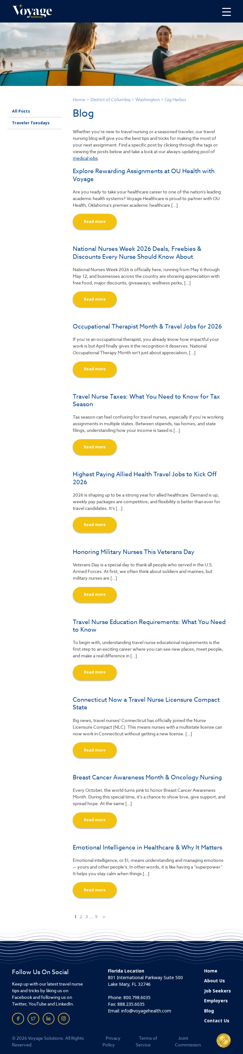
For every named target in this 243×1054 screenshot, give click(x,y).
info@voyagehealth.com (146, 1011)
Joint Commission (188, 1041)
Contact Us (216, 1021)
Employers (216, 1001)
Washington (147, 99)
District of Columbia (110, 99)
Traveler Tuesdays (31, 123)
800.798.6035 (137, 997)
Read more (95, 221)
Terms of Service (146, 1041)
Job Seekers (217, 991)
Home (79, 99)
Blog (209, 1011)
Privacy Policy (112, 1041)
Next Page (104, 916)
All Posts (21, 111)
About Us (214, 981)
